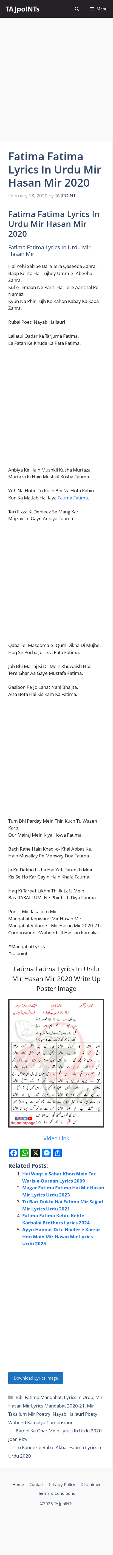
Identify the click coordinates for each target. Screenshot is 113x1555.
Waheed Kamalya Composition (41, 1422)
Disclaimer (91, 1484)
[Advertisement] (56, 79)
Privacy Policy (62, 1484)
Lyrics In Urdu (78, 1397)
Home (18, 1484)
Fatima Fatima (73, 498)
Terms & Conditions (56, 1493)
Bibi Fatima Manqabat (39, 1397)
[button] (76, 9)
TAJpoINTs (22, 8)
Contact (36, 1484)
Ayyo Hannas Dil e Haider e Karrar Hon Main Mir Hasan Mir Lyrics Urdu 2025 (61, 1236)
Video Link (56, 1138)
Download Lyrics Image (36, 1378)
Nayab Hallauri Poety (75, 1414)
